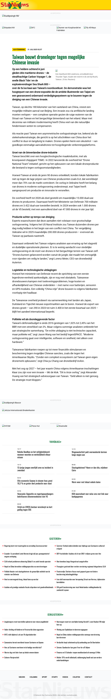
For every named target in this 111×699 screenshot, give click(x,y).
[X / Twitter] (55, 686)
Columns (33, 677)
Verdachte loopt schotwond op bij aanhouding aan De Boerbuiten (78, 642)
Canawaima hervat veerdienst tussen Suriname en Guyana (23, 642)
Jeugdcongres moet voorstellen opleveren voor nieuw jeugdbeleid (26, 621)
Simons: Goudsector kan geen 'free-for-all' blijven (73, 647)
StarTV (55, 677)
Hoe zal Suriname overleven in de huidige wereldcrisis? (23, 647)
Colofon (76, 677)
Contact (88, 677)
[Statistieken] (109, 697)
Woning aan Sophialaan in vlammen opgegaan (72, 629)
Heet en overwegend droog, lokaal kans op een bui (21, 579)
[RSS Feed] (74, 686)
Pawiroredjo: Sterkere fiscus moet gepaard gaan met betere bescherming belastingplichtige (77, 573)
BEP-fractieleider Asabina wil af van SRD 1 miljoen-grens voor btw (79, 553)
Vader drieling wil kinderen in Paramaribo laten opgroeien (24, 629)
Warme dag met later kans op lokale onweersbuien (21, 652)
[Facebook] (37, 686)
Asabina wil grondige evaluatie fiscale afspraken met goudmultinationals (28, 587)
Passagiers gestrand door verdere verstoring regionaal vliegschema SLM (81, 566)
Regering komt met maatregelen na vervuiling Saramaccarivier (25, 545)
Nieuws (22, 677)
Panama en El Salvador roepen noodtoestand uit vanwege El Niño (78, 652)
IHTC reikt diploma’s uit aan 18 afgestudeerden (20, 634)
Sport (44, 677)
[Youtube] (46, 686)
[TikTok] (65, 686)
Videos (65, 677)
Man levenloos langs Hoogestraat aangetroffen (72, 561)
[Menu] (106, 5)
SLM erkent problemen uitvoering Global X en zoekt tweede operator (27, 561)
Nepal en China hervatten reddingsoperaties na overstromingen (25, 566)
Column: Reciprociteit (11, 657)
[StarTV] (102, 5)
